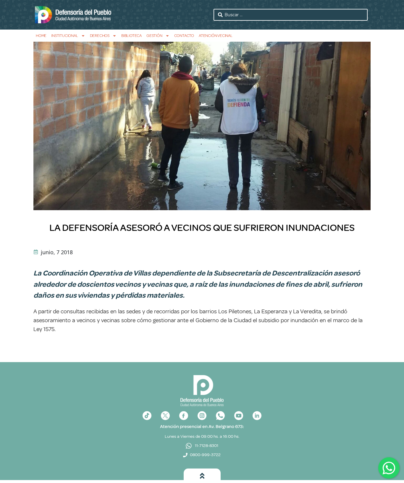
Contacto (184, 35)
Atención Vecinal (215, 35)
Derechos (99, 35)
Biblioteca (131, 35)
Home (41, 35)
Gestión (154, 35)
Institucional (64, 35)
